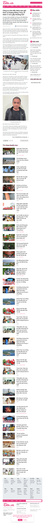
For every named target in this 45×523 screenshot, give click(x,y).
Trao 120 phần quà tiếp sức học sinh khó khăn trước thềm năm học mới (35, 60)
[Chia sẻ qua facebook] (10, 141)
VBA (12, 483)
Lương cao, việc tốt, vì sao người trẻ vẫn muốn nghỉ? (37, 19)
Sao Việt (5, 480)
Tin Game (38, 490)
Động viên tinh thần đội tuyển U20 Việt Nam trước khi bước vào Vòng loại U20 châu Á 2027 (36, 68)
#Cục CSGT (21, 275)
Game (38, 489)
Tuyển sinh (26, 480)
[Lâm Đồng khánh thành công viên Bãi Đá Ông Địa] (9, 263)
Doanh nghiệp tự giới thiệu (32, 497)
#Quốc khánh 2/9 (22, 413)
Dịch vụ (31, 494)
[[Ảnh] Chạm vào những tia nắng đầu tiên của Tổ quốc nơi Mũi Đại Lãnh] (9, 301)
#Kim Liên (21, 257)
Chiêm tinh (19, 490)
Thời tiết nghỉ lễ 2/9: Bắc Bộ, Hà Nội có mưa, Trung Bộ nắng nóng (36, 28)
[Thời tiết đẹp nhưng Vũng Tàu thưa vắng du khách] (9, 161)
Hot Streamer (38, 492)
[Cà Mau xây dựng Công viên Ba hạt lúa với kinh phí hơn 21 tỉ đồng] (9, 281)
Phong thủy (19, 494)
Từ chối (24, 520)
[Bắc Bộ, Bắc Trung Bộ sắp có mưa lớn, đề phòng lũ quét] (9, 179)
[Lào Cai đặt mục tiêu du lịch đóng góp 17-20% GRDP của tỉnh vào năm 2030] (9, 217)
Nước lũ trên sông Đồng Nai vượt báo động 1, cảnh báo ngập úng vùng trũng (35, 52)
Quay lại (6, 140)
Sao (8, 6)
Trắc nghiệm (19, 491)
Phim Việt (32, 480)
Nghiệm (41, 6)
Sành (31, 489)
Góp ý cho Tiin (25, 140)
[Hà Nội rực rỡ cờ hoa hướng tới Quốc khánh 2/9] (9, 188)
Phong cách (13, 481)
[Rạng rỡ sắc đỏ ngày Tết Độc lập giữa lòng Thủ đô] (9, 311)
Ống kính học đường (26, 486)
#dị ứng (20, 248)
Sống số (31, 493)
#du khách (21, 155)
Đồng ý (20, 520)
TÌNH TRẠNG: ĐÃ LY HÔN (35, 82)
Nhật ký (18, 480)
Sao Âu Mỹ (6, 482)
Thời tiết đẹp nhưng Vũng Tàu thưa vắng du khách (35, 45)
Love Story (19, 481)
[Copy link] (12, 141)
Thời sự (5, 491)
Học (20, 6)
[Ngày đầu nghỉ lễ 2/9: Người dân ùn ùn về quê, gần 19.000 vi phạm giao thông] (9, 271)
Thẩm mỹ (12, 491)
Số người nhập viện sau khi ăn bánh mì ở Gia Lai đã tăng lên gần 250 (37, 24)
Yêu (16, 6)
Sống (12, 6)
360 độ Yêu (19, 482)
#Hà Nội (21, 190)
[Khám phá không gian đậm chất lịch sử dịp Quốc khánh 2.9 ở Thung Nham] (9, 227)
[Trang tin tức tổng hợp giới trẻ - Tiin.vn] (8, 2)
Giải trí (25, 491)
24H (24, 6)
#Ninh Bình (21, 231)
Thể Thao (6, 490)
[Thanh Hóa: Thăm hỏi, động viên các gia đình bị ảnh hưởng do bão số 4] (9, 319)
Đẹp (36, 6)
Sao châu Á (6, 481)
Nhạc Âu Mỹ (39, 483)
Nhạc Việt (38, 480)
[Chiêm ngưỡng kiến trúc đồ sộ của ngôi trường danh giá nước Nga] (9, 169)
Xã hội (25, 493)
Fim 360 (28, 7)
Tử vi (18, 493)
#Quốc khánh (22, 240)
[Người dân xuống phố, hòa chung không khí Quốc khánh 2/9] (9, 237)
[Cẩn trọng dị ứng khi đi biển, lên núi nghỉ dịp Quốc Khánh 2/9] (9, 246)
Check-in (12, 482)
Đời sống (25, 490)
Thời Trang (13, 490)
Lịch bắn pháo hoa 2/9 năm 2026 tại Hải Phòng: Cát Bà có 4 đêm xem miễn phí (36, 15)
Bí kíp (25, 483)
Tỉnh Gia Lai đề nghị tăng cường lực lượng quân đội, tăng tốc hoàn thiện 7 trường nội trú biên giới (36, 34)
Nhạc (32, 6)
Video (25, 489)
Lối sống (12, 480)
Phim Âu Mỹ (32, 481)
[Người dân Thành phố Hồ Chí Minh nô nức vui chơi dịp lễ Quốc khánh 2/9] (9, 151)
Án (4, 493)
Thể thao (25, 494)
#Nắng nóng (22, 430)
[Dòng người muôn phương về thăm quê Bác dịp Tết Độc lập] (9, 254)
